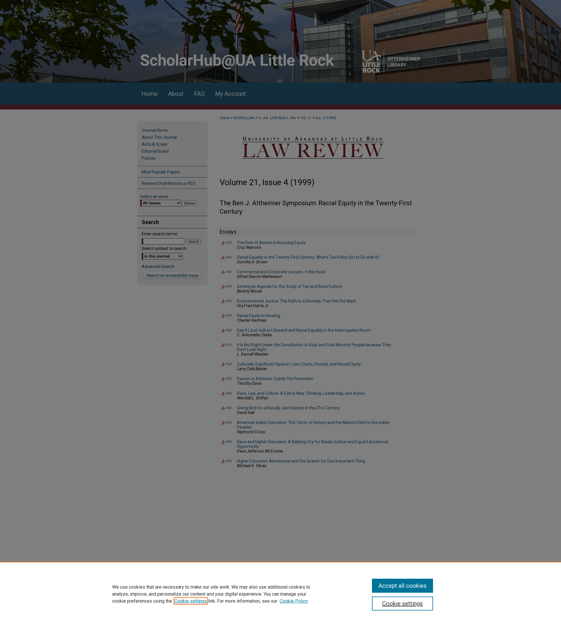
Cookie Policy (294, 601)
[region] (280, 594)
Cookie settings (190, 601)
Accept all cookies (402, 585)
